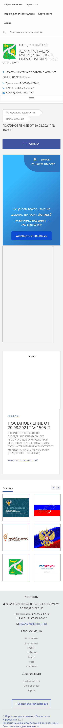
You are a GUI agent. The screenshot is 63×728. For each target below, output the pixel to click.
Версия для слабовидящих (19, 14)
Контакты (31, 666)
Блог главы (31, 638)
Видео (31, 657)
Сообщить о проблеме (31, 235)
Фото (31, 661)
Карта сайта (45, 14)
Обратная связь (13, 4)
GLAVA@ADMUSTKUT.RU (33, 624)
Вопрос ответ (31, 685)
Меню (34, 143)
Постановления (15, 118)
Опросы (31, 690)
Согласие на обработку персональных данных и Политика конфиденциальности (30, 724)
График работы (31, 681)
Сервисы (30, 4)
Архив (7, 23)
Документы (31, 643)
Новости (31, 647)
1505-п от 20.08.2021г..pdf (23, 460)
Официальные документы (21, 112)
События (32, 652)
